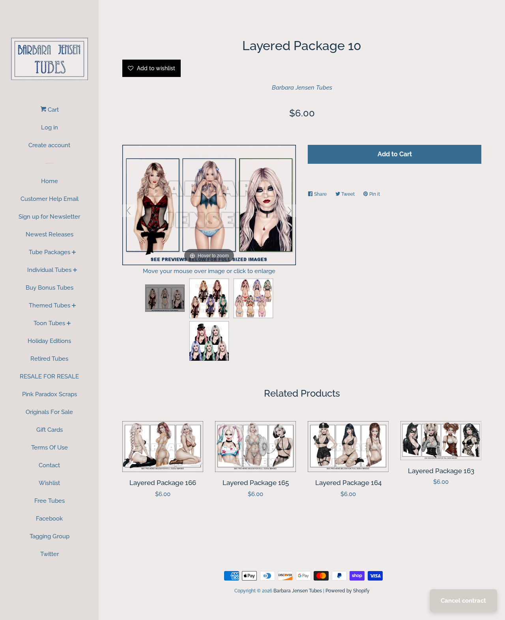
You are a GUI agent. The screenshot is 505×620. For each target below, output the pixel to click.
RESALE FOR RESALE (49, 376)
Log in (49, 127)
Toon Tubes (49, 323)
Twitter (49, 554)
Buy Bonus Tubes (49, 287)
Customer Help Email (50, 198)
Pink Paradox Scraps (49, 394)
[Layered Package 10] (165, 298)
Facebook (49, 518)
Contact (49, 465)
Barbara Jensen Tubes (302, 87)
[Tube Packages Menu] (74, 253)
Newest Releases (49, 234)
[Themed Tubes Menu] (74, 306)
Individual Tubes (49, 269)
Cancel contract (463, 600)
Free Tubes (49, 500)
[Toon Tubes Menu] (69, 324)
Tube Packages (49, 252)
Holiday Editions (49, 341)
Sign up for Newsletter (49, 216)
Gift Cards (49, 429)
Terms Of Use (49, 447)
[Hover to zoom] (209, 204)
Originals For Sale (49, 412)
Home (49, 181)
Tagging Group (49, 536)
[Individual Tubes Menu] (75, 271)
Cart (52, 109)
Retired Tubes (49, 358)
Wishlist (49, 483)
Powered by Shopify (347, 591)
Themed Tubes (49, 305)
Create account (49, 145)
